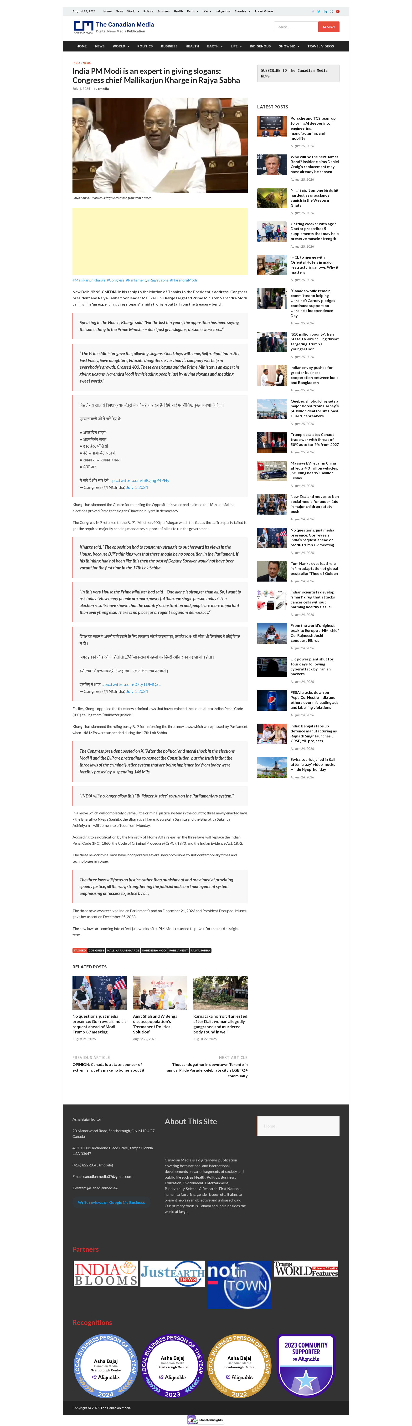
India (76, 62)
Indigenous (223, 11)
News (119, 11)
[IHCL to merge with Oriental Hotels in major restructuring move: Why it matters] (272, 257)
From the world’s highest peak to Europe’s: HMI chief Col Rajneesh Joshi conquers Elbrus (315, 632)
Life (205, 11)
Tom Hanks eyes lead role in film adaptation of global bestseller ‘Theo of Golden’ (315, 568)
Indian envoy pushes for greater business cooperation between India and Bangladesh (315, 374)
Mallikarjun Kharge (123, 950)
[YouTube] (338, 11)
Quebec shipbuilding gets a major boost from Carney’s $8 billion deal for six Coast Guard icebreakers (315, 408)
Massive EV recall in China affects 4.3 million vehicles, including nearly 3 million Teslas (314, 470)
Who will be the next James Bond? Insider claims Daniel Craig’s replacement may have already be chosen (315, 164)
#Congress (115, 280)
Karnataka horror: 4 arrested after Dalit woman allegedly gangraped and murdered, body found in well (220, 1024)
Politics (149, 11)
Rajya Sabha (200, 950)
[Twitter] (319, 11)
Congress (96, 950)
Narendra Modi (154, 950)
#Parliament (136, 280)
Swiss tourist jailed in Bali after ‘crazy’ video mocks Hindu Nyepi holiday (313, 764)
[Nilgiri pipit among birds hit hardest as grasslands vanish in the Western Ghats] (272, 190)
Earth (191, 11)
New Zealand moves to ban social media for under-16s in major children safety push (315, 503)
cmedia (103, 89)
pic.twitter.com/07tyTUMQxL (132, 684)
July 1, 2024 (137, 487)
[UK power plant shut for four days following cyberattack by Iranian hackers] (272, 659)
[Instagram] (331, 11)
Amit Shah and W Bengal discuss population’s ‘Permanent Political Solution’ (155, 1024)
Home (107, 11)
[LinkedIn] (325, 11)
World (131, 11)
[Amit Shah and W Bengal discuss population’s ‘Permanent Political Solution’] (160, 1010)
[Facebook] (313, 11)
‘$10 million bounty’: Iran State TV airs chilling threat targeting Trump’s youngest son (315, 341)
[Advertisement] (160, 241)
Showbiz (240, 11)
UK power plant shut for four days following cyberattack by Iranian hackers (312, 666)
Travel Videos (263, 11)
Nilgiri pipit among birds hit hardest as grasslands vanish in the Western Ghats (315, 197)
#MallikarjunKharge (88, 280)
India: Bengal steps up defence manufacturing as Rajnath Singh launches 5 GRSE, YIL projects (314, 733)
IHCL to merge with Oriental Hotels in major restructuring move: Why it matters (315, 264)
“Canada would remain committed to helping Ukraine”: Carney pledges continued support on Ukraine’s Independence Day (313, 303)
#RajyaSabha (158, 280)
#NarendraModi (183, 280)
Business (164, 11)
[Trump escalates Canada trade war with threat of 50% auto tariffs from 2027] (272, 435)
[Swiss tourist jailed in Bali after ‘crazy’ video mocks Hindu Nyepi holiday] (272, 759)
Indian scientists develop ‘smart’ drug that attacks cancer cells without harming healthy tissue (313, 599)
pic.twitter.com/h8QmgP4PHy (140, 480)
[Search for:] (307, 26)
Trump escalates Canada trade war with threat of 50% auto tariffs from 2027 (315, 439)
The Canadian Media (115, 1408)
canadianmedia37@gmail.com (107, 1176)
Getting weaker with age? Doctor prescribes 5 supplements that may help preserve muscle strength (315, 231)
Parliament (178, 950)
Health (178, 11)
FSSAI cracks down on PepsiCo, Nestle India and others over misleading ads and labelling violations (315, 699)
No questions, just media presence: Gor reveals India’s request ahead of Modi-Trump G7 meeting (99, 1024)
